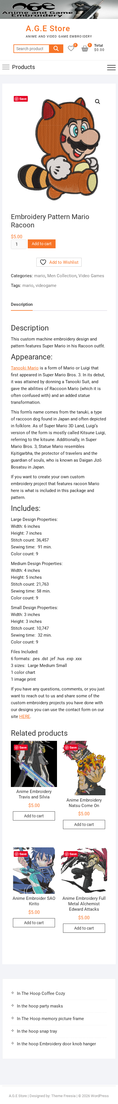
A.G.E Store (48, 28)
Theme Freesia (63, 1096)
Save (23, 99)
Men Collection (61, 275)
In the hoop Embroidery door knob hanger (56, 1043)
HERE (24, 716)
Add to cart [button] (34, 816)
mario (39, 275)
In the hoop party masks (40, 1006)
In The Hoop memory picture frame (50, 1018)
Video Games (91, 275)
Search (56, 48)
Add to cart (42, 243)
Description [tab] (22, 304)
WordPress (100, 1096)
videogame (46, 285)
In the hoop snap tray (37, 1031)
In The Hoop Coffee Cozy (41, 993)
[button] (98, 102)
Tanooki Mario (25, 368)
